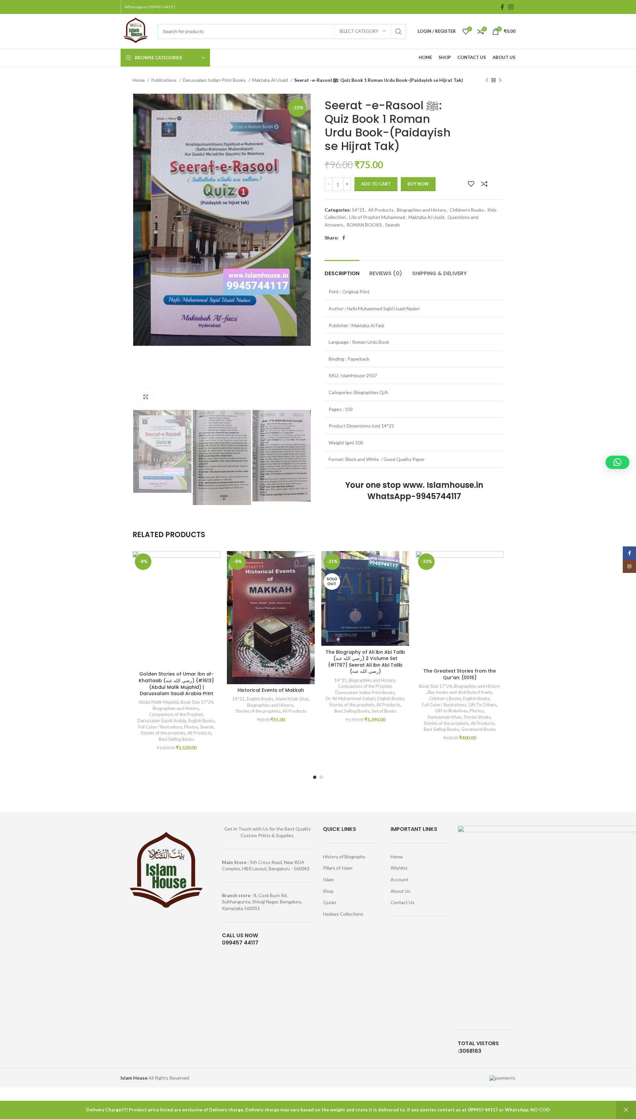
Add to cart (376, 183)
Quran (329, 902)
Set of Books (384, 711)
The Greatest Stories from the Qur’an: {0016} (459, 674)
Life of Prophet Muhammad (377, 217)
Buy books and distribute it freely (460, 692)
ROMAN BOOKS (364, 225)
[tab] (342, 270)
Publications (164, 80)
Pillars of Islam (337, 868)
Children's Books (467, 210)
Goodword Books (478, 729)
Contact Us (402, 902)
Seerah (392, 225)
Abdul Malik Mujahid (159, 702)
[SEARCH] (398, 31)
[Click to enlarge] (145, 396)
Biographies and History (421, 210)
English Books (201, 720)
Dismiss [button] (626, 1110)
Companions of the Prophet (176, 714)
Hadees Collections (343, 914)
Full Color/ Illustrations (160, 727)
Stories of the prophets (163, 733)
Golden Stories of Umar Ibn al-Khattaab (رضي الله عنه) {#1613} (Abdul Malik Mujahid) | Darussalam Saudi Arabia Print (176, 684)
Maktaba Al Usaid (270, 80)
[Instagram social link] (510, 7)
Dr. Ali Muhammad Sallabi (350, 698)
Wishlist (399, 868)
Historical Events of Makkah (271, 690)
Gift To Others (482, 704)
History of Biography (344, 856)
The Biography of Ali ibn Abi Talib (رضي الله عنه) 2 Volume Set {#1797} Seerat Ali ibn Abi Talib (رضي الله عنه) (365, 662)
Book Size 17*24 (197, 702)
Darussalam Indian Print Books (215, 80)
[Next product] (500, 80)
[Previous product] (487, 80)
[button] (617, 462)
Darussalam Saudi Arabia (161, 720)
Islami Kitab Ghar (292, 698)
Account (399, 879)
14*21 (358, 210)
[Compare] (484, 183)
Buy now (418, 183)
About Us (400, 891)
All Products (381, 210)
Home (139, 80)
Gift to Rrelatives (451, 710)
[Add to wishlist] (471, 183)
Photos (191, 727)
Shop (328, 891)
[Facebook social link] (502, 7)
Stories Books (477, 717)
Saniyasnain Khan (444, 717)
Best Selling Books (176, 739)
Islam (328, 879)
